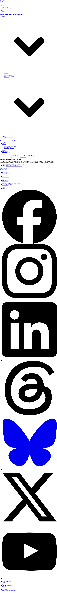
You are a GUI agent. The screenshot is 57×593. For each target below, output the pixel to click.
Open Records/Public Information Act (7, 184)
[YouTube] (29, 578)
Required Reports (4, 589)
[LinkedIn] (29, 360)
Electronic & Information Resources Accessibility (9, 590)
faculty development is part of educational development (16, 164)
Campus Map (4, 174)
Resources (3, 149)
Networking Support (7, 74)
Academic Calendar (5, 172)
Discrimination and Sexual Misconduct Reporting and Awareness (11, 183)
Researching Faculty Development (9, 76)
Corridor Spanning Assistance (8, 75)
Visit (2, 10)
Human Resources (4, 178)
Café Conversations (6, 77)
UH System (3, 186)
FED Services (4, 144)
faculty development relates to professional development (14, 166)
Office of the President (5, 181)
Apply (3, 4)
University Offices (4, 187)
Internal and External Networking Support (10, 146)
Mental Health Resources (5, 151)
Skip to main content (3, 0)
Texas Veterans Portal (5, 185)
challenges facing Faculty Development (12, 165)
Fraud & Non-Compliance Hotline (7, 585)
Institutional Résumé (5, 588)
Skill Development (6, 145)
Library (3, 179)
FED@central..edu (23, 157)
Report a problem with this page (6, 581)
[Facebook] (29, 243)
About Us (3, 16)
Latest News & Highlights (5, 152)
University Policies (4, 591)
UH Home (3, 136)
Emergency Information (5, 177)
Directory (3, 176)
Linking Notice (4, 586)
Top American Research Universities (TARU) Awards (11, 134)
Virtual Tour (4, 188)
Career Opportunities (5, 175)
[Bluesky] (29, 469)
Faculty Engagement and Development (12, 14)
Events (3, 143)
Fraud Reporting (4, 584)
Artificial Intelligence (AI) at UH (6, 173)
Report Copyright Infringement (6, 182)
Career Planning (6, 73)
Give (3, 5)
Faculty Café (4, 142)
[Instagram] (29, 298)
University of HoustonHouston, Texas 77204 (3, 170)
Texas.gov (3, 582)
